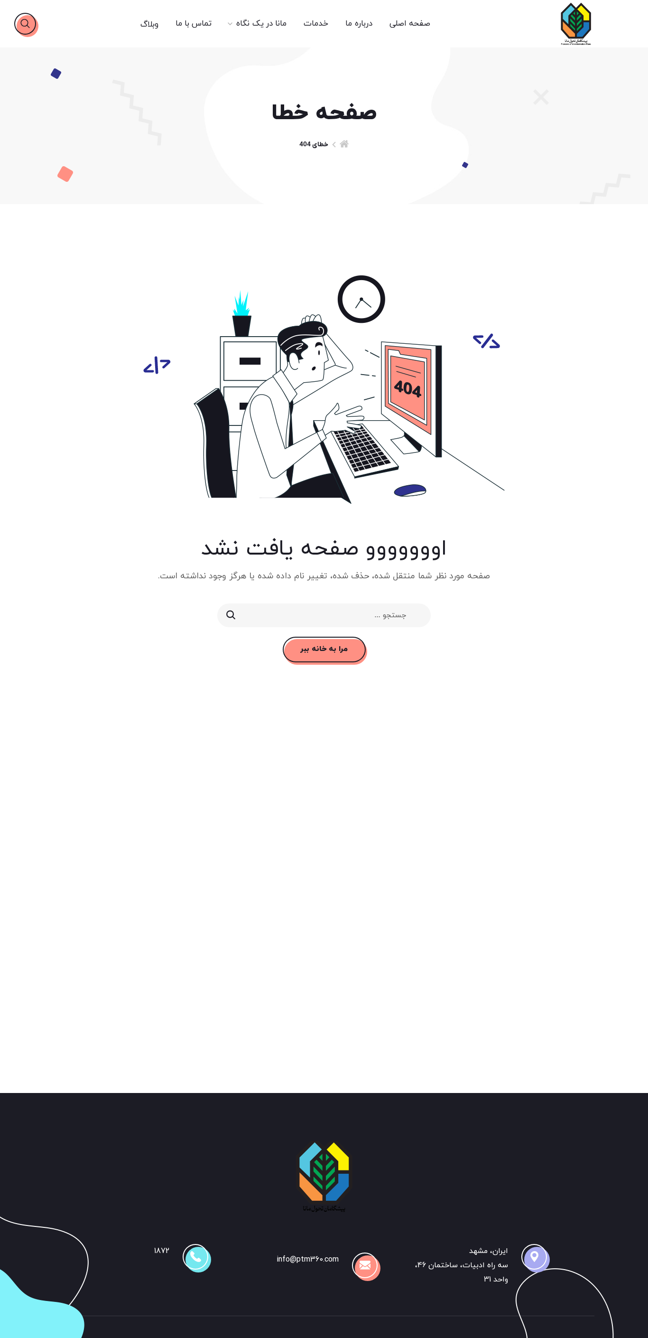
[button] (25, 24)
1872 (161, 1251)
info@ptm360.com (308, 1259)
